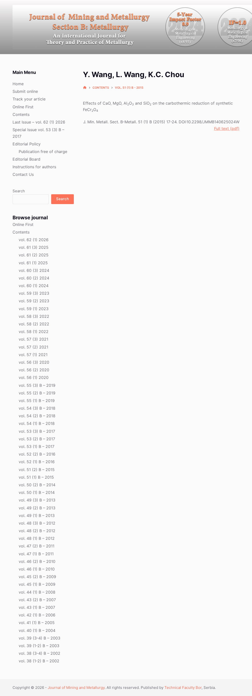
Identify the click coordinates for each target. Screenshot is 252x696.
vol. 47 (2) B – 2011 (36, 545)
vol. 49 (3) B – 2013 (37, 500)
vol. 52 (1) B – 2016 (37, 461)
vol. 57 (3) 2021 (33, 339)
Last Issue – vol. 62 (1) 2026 (39, 122)
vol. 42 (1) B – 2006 (37, 614)
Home (18, 83)
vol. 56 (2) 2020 (34, 369)
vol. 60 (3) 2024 (34, 270)
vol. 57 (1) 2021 (33, 354)
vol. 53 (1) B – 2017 (36, 446)
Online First (23, 106)
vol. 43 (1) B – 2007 (37, 607)
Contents (21, 114)
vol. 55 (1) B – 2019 (37, 400)
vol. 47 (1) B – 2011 (36, 553)
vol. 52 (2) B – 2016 (37, 454)
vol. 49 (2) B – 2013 (37, 507)
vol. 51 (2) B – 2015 (37, 469)
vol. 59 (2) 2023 (34, 300)
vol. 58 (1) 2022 (33, 331)
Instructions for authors (34, 166)
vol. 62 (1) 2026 (33, 239)
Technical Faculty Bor (183, 687)
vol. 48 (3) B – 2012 (37, 523)
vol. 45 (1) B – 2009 (37, 584)
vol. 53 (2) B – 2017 (37, 438)
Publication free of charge (43, 151)
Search (19, 191)
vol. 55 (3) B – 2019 (37, 385)
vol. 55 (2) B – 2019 (37, 392)
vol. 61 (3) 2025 (33, 247)
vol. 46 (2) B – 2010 (37, 561)
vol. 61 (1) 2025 (33, 262)
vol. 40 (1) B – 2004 (37, 630)
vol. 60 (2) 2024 (34, 278)
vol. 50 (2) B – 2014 (37, 484)
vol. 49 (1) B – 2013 (37, 515)
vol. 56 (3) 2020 (34, 362)
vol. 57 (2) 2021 (33, 347)
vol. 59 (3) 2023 (34, 293)
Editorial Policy (27, 143)
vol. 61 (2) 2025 (33, 254)
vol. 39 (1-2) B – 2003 (39, 645)
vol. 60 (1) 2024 (33, 285)
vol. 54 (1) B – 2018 (37, 423)
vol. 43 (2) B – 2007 (37, 599)
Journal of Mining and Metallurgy (76, 687)
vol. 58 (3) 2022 (34, 316)
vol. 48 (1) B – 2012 (37, 538)
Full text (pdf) (226, 128)
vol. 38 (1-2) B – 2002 (39, 660)
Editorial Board (26, 159)
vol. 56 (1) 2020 (33, 377)
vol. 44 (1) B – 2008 (37, 592)
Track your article (29, 99)
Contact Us (23, 174)
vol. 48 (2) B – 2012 (37, 530)
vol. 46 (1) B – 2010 (37, 569)
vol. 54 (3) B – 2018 (37, 408)
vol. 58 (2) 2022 (34, 323)
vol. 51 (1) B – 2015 (36, 477)
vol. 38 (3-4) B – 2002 (39, 653)
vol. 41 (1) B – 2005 (37, 622)
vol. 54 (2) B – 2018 (37, 415)
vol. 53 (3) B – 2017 (37, 431)
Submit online (25, 91)
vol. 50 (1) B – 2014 (37, 492)
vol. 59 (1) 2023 (33, 308)
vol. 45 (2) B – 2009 (37, 576)
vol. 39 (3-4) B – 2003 (39, 638)
